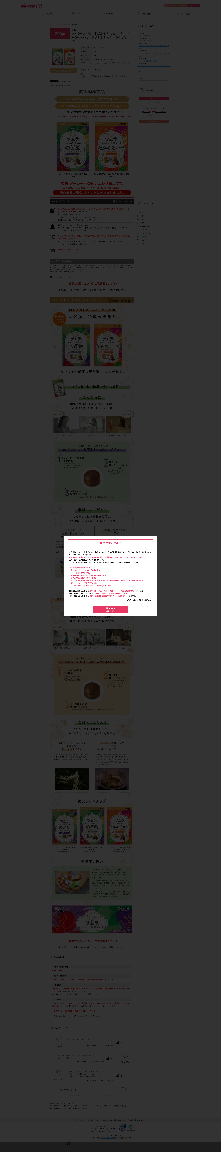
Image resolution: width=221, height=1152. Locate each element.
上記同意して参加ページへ (110, 609)
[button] (68, 1143)
